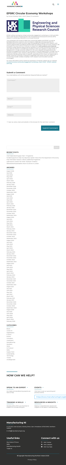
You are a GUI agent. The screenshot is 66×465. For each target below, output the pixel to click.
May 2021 (9, 292)
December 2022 (11, 256)
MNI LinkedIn (48, 444)
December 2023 (11, 232)
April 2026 (10, 178)
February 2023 (11, 252)
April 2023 (10, 248)
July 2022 (9, 265)
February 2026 (11, 182)
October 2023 (11, 236)
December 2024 (11, 209)
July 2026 (9, 173)
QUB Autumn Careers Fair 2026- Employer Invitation (22, 161)
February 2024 (11, 229)
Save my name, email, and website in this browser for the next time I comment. (32, 122)
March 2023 (10, 250)
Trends (9, 357)
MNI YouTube (48, 447)
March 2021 (10, 296)
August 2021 (10, 286)
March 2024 (10, 227)
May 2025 (9, 200)
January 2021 (10, 300)
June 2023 (10, 244)
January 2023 (10, 254)
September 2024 (11, 215)
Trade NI (9, 448)
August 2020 (10, 309)
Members (9, 344)
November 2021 (11, 281)
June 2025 (10, 198)
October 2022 (11, 259)
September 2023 (11, 238)
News (28, 16)
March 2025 (10, 204)
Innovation (10, 338)
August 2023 (10, 240)
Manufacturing (11, 342)
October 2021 (10, 282)
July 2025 (9, 196)
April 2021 (9, 294)
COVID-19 (9, 330)
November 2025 (11, 188)
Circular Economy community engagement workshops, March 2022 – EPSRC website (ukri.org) (31, 62)
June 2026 (10, 175)
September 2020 (12, 308)
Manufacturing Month (13, 446)
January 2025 (10, 207)
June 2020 (10, 313)
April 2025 (10, 202)
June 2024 (10, 221)
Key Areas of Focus (13, 442)
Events (9, 336)
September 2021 (11, 284)
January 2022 (10, 277)
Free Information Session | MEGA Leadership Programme (23, 159)
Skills (8, 350)
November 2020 (11, 304)
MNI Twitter (47, 442)
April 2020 (10, 317)
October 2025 (11, 190)
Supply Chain (10, 352)
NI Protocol (10, 348)
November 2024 (11, 211)
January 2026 (10, 184)
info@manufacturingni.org (16, 431)
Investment (10, 340)
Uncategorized (11, 359)
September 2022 (11, 261)
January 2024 (10, 231)
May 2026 (9, 177)
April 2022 (10, 271)
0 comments (35, 16)
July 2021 (9, 288)
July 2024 (9, 219)
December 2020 (11, 302)
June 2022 (10, 267)
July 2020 (9, 311)
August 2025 (10, 194)
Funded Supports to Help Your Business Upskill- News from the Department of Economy (33, 158)
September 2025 (11, 192)
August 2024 (10, 217)
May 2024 (9, 223)
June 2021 (9, 290)
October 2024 (11, 213)
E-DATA (9, 334)
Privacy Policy (32, 459)
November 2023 (11, 234)
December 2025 (11, 186)
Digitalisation (10, 332)
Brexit (8, 329)
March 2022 (10, 273)
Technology (10, 355)
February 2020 (11, 321)
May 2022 (9, 269)
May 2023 (9, 246)
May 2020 (9, 315)
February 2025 (11, 205)
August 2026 (10, 171)
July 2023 (9, 242)
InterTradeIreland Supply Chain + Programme (20, 156)
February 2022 (11, 275)
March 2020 (10, 319)
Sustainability (10, 354)
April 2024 (10, 225)
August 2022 (10, 263)
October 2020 (11, 306)
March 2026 (10, 180)
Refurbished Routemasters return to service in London (23, 163)
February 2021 (11, 298)
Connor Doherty (13, 16)
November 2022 (11, 257)
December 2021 (11, 279)
